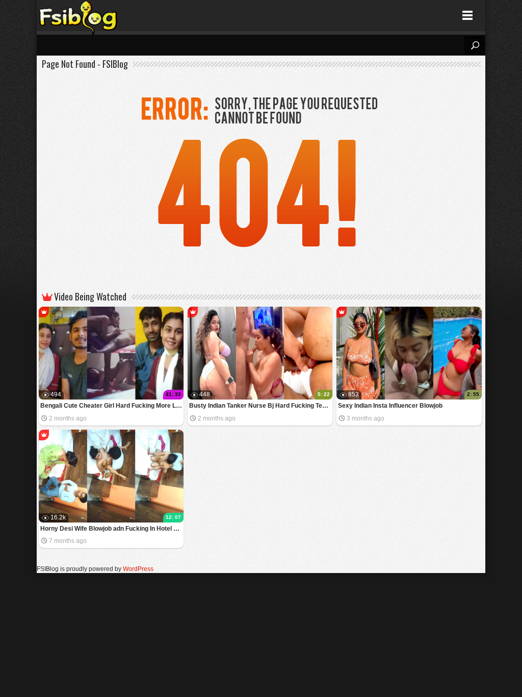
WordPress (138, 568)
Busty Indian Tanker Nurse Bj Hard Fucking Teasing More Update (260, 405)
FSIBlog (79, 15)
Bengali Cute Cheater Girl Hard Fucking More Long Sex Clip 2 (112, 405)
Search (474, 45)
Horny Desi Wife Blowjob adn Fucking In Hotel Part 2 (112, 528)
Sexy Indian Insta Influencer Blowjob (390, 405)
